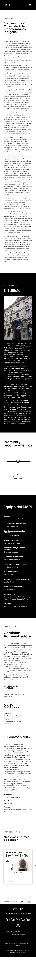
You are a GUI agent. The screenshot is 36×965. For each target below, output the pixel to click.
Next (34, 867)
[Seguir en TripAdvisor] (18, 925)
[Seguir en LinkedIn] (23, 920)
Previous (2, 867)
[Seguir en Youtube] (28, 920)
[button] (5, 461)
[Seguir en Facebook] (8, 920)
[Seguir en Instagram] (13, 920)
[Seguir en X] (18, 920)
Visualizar (11, 881)
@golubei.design (21, 952)
